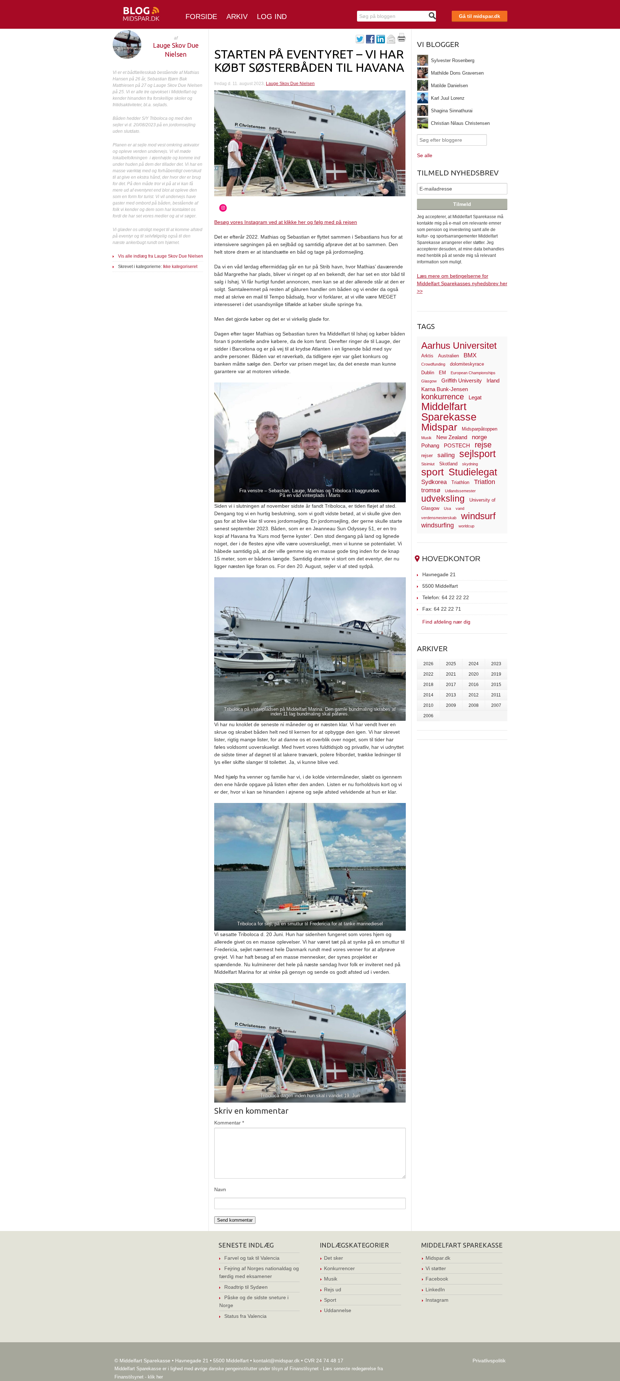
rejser (427, 455)
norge (479, 437)
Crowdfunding (433, 364)
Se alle (424, 155)
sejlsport (477, 453)
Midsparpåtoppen (479, 429)
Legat (475, 397)
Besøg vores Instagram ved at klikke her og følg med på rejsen (285, 222)
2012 (474, 694)
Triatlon (484, 481)
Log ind (272, 16)
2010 (428, 705)
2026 (428, 663)
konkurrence (442, 396)
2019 (496, 674)
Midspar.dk (438, 1258)
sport (432, 472)
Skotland (448, 463)
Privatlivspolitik (489, 1360)
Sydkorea (434, 482)
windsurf (478, 516)
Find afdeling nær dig (446, 621)
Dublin (427, 372)
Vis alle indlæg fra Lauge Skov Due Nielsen (160, 256)
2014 (428, 694)
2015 (496, 684)
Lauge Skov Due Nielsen (290, 83)
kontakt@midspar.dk (276, 1360)
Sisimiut (428, 464)
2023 (496, 663)
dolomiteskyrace (467, 364)
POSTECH (457, 445)
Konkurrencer (339, 1268)
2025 (451, 663)
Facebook (437, 1279)
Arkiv (237, 16)
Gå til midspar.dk (479, 16)
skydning (470, 464)
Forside (201, 16)
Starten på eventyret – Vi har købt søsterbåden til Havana (309, 60)
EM (442, 372)
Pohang (430, 445)
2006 (428, 715)
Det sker (333, 1258)
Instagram (437, 1300)
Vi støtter (436, 1268)
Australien (448, 355)
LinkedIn (435, 1289)
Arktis (427, 355)
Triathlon (460, 482)
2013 (451, 694)
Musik (426, 438)
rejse (483, 444)
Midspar (439, 427)
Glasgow (429, 381)
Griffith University (461, 380)
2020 (474, 674)
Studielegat (472, 472)
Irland (493, 380)
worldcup (466, 526)
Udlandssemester (460, 491)
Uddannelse (337, 1310)
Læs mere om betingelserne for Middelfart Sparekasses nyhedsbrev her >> (462, 283)
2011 (496, 694)
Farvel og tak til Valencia (252, 1258)
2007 (496, 705)
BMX (470, 355)
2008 (474, 705)
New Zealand (451, 437)
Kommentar (229, 1123)
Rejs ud (332, 1289)
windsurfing (437, 525)
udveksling (443, 498)
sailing (446, 455)
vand (460, 508)
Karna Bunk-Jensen (444, 389)
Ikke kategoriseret (180, 266)
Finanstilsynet (304, 1368)
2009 (451, 705)
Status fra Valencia (245, 1316)
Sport (330, 1300)
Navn (220, 1189)
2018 (428, 684)
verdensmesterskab (438, 518)
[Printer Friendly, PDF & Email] (401, 40)
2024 (474, 663)
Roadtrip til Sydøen (246, 1287)
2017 (451, 684)
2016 (474, 684)
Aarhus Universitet (459, 345)
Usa (447, 508)
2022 (428, 674)
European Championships (473, 373)
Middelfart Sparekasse (448, 411)
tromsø (430, 490)
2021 (451, 674)
